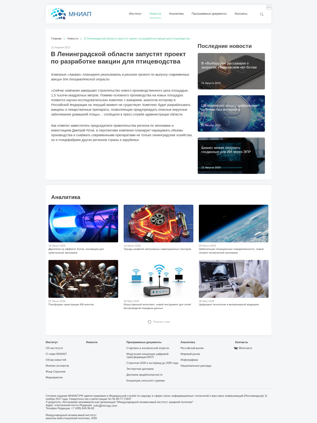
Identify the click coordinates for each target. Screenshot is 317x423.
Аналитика (176, 13)
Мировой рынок (190, 353)
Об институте (54, 348)
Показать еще (161, 321)
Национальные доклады (196, 365)
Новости (155, 13)
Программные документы (209, 13)
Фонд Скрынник (55, 371)
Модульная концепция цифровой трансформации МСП (147, 355)
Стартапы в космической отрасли (147, 348)
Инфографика (189, 359)
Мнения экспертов (57, 365)
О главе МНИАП (56, 353)
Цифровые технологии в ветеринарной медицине (229, 304)
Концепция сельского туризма (145, 380)
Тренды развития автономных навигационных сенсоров (157, 248)
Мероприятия (54, 377)
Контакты (241, 13)
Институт (135, 13)
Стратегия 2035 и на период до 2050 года (152, 362)
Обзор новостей (56, 359)
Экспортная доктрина (140, 368)
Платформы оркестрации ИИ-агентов (71, 304)
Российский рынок (192, 348)
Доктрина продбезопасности (144, 374)
